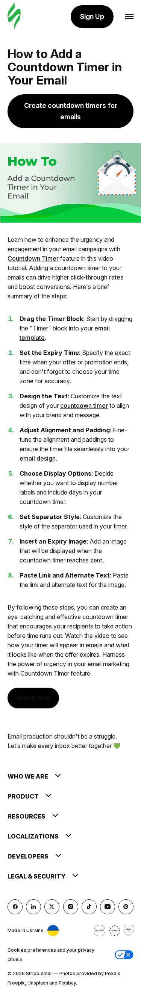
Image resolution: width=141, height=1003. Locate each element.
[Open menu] (129, 17)
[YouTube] (107, 906)
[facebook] (15, 906)
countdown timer (84, 405)
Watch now (33, 698)
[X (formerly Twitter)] (51, 906)
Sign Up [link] (92, 16)
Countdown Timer (33, 258)
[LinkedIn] (33, 906)
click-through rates (96, 277)
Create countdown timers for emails (70, 111)
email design (38, 458)
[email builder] (14, 17)
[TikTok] (89, 906)
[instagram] (70, 906)
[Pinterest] (125, 906)
